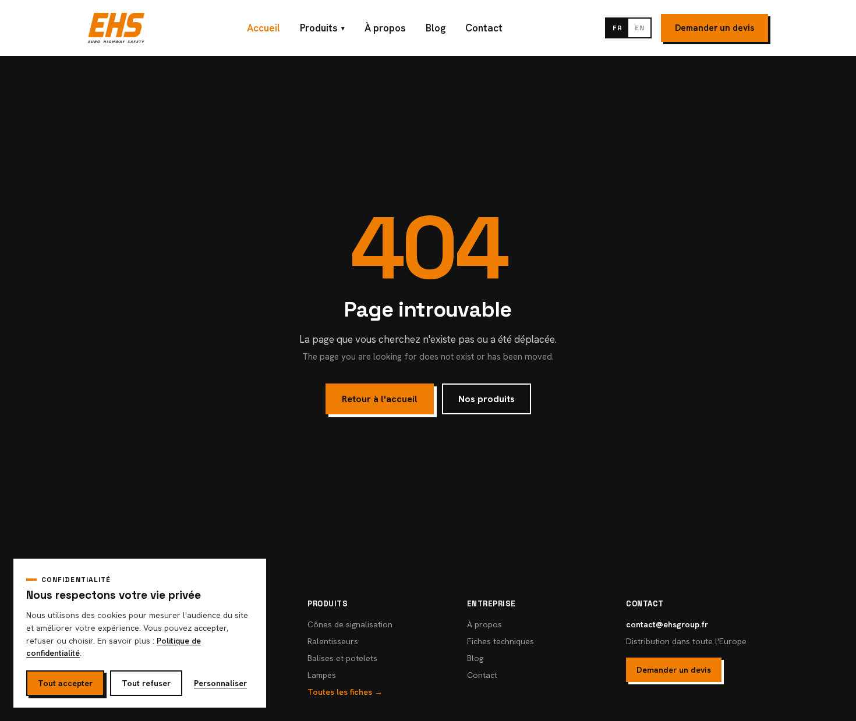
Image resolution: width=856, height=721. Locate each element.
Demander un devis (714, 28)
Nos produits (486, 399)
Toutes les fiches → (345, 692)
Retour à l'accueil (380, 399)
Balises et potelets (342, 658)
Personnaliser (220, 683)
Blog (435, 28)
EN (639, 28)
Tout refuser (146, 683)
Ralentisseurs (332, 641)
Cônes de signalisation (349, 624)
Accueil (263, 28)
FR (617, 28)
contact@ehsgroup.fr (667, 624)
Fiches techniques (500, 641)
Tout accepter (65, 683)
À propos (385, 28)
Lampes (321, 675)
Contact (484, 28)
